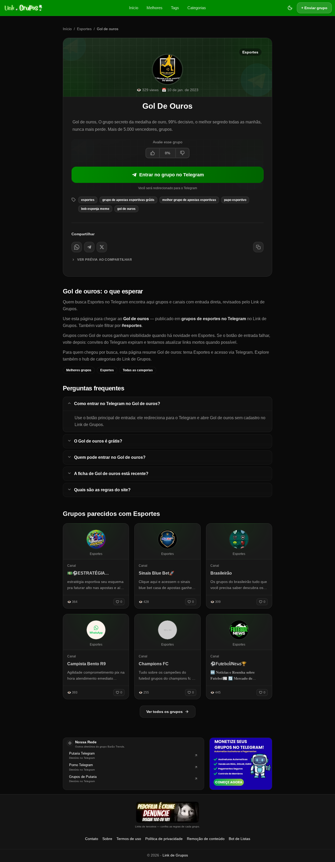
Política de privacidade (164, 839)
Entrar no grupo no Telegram (171, 174)
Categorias (196, 8)
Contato (91, 839)
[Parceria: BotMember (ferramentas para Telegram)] (241, 764)
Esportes (84, 29)
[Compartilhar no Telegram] (89, 247)
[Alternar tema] (290, 8)
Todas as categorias (138, 370)
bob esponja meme (95, 209)
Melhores (155, 8)
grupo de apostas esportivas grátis (128, 200)
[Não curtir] (182, 153)
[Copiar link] (258, 247)
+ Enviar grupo (314, 8)
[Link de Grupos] (22, 8)
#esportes (132, 325)
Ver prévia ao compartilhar (104, 259)
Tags (175, 8)
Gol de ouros (126, 209)
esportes (87, 200)
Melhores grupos (78, 370)
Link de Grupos (175, 855)
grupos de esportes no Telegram (213, 319)
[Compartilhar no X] (102, 247)
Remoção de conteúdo (206, 839)
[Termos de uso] (167, 812)
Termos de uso (128, 839)
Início (133, 8)
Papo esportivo (235, 200)
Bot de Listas (239, 839)
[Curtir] (153, 153)
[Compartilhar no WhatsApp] (76, 247)
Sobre (107, 839)
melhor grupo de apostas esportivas (189, 200)
